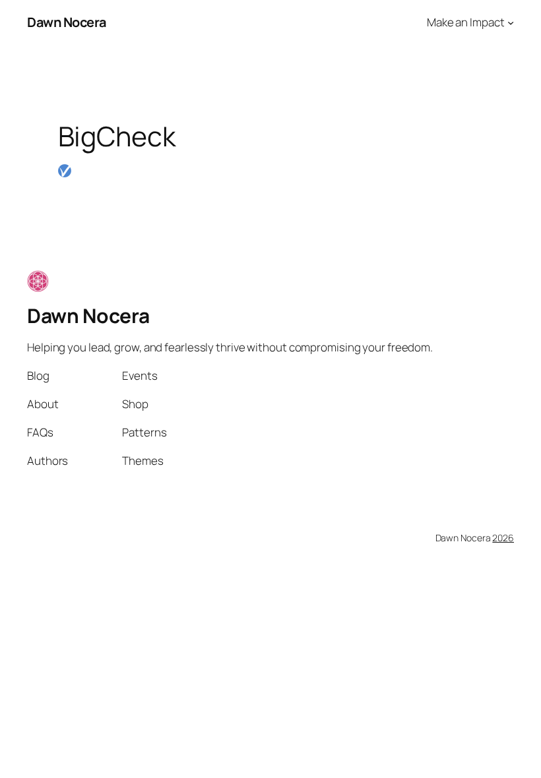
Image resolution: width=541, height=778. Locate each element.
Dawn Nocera (66, 22)
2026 (503, 537)
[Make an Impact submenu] (510, 22)
